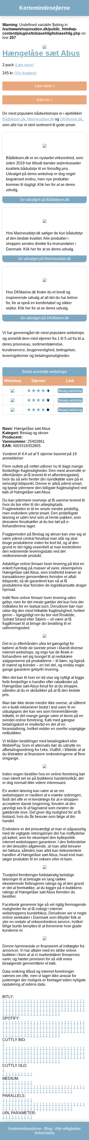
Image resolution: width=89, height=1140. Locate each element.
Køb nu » (44, 100)
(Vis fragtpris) (25, 73)
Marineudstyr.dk (40, 119)
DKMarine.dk (71, 119)
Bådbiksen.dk (13, 119)
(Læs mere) (24, 65)
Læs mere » (45, 86)
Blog (48, 1129)
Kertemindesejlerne (44, 8)
